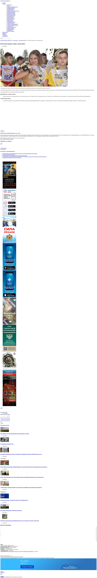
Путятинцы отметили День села (9, 154)
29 (7, 420)
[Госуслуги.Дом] (9, 215)
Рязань (8, 5)
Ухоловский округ (10, 28)
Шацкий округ (10, 30)
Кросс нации (2, 139)
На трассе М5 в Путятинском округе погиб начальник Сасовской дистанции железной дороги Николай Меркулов (24, 156)
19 (3, 419)
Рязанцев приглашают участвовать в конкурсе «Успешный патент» (14, 500)
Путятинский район (9, 139)
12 (3, 418)
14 (6, 418)
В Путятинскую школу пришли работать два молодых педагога (15, 155)
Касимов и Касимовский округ (13, 10)
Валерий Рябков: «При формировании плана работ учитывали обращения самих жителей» (20, 153)
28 (6, 420)
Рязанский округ (10, 21)
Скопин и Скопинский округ (12, 25)
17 (1, 419)
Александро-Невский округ (12, 6)
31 (1, 421)
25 (2, 420)
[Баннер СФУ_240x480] (9, 351)
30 (9, 420)
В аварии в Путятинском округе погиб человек (12, 157)
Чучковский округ (10, 29)
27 (5, 420)
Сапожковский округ (11, 22)
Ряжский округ (10, 20)
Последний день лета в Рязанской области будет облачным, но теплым (14, 433)
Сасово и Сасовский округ (12, 24)
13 (5, 418)
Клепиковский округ (11, 11)
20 (5, 419)
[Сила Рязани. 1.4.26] (9, 242)
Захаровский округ (10, 8)
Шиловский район (10, 31)
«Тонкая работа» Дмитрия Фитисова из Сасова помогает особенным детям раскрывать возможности (21, 487)
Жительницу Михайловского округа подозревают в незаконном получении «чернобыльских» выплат (21, 454)
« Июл (1, 423)
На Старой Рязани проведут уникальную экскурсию (11, 510)
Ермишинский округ (11, 7)
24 (1, 420)
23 (9, 419)
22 (7, 419)
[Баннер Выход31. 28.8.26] (9, 405)
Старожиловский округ (11, 27)
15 (7, 418)
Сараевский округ (10, 23)
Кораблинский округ (11, 12)
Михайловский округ (11, 14)
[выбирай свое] (9, 324)
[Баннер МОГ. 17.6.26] (9, 378)
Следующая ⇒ (3, 149)
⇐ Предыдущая (3, 148)
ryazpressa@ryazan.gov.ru (13, 551)
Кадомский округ (10, 9)
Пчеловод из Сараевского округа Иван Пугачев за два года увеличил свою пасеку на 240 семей (19, 520)
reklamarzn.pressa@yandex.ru (28, 551)
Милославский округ (11, 13)
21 (6, 419)
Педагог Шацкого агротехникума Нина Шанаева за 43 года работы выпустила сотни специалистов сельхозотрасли (23, 466)
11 (2, 418)
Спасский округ (10, 26)
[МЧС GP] (9, 269)
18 (2, 419)
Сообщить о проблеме (27, 566)
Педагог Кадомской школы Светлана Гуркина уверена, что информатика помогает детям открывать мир (22, 477)
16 (9, 418)
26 (3, 420)
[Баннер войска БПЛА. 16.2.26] (9, 188)
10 (1, 418)
